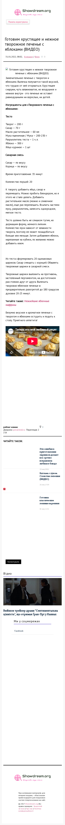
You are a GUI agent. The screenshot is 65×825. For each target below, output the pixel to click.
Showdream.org (31, 804)
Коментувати (13, 561)
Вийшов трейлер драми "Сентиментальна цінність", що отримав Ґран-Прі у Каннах (30, 612)
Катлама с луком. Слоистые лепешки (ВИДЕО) (50, 476)
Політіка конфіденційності (29, 810)
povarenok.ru (19, 429)
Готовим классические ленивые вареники (49, 500)
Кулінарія (28, 56)
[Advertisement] (32, 392)
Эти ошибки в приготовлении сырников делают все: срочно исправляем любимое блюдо (49, 457)
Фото (37, 56)
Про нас (29, 809)
